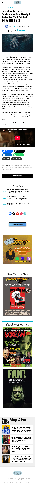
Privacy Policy (20, 478)
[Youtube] (17, 214)
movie (22, 167)
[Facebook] (10, 214)
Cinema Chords (14, 26)
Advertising (14, 479)
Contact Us (27, 478)
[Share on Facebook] (8, 30)
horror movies (10, 167)
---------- (17, 367)
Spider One (5, 69)
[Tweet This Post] (11, 30)
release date (28, 167)
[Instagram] (21, 214)
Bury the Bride (15, 165)
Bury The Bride (18, 61)
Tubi (3, 61)
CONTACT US (17, 224)
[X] (14, 214)
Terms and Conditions (10, 478)
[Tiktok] (25, 214)
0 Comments (21, 30)
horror (3, 167)
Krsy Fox (17, 167)
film (30, 165)
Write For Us (21, 479)
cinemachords (24, 165)
